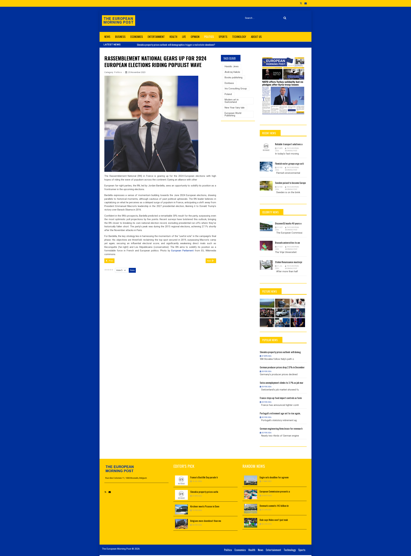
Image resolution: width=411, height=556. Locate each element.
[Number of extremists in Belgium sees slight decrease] (282, 312)
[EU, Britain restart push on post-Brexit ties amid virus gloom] (297, 322)
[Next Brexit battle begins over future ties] (267, 312)
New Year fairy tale (235, 107)
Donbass (229, 83)
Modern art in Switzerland (232, 100)
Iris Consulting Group (236, 88)
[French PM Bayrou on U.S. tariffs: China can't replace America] (267, 322)
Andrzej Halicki (232, 72)
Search (285, 18)
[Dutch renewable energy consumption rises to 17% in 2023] (267, 303)
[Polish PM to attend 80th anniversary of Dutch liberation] (282, 322)
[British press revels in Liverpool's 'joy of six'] (297, 312)
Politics (118, 72)
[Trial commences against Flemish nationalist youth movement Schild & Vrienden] (282, 303)
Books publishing (233, 77)
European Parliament (182, 250)
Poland (228, 94)
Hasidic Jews (232, 66)
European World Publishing (233, 114)
